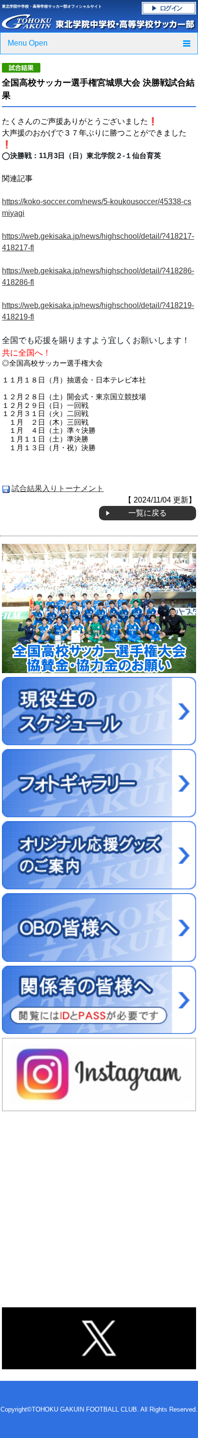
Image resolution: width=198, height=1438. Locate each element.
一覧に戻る (147, 513)
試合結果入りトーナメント (58, 488)
